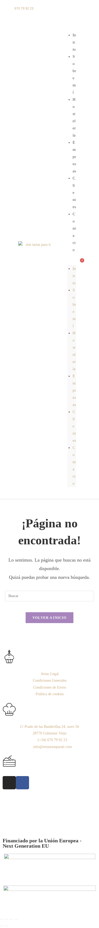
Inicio (74, 275)
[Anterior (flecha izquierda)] (2, 925)
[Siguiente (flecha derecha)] (6, 925)
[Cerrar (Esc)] (16, 919)
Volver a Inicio (49, 618)
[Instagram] (9, 782)
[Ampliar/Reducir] (2, 919)
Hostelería (74, 117)
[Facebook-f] (22, 782)
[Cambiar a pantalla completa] (6, 919)
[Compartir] (11, 919)
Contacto (74, 232)
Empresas (74, 156)
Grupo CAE (52, 818)
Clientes (74, 192)
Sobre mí (74, 74)
